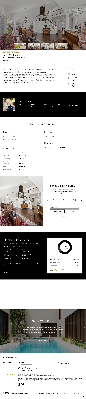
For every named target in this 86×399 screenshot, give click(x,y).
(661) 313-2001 (35, 106)
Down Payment (7, 254)
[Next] (81, 200)
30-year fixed (25, 251)
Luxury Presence (23, 393)
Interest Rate (7, 258)
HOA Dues (25, 258)
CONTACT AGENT (73, 105)
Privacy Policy (54, 393)
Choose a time (53, 207)
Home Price (7, 249)
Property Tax (25, 254)
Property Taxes (55, 262)
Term (23, 249)
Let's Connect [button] (43, 340)
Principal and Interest (57, 259)
